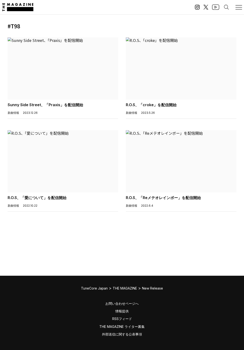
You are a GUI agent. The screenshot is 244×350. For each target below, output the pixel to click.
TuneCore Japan (94, 288)
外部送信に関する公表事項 (122, 334)
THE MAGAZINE (125, 288)
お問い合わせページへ (122, 303)
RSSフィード (122, 319)
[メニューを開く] (239, 7)
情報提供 (122, 311)
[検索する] (226, 7)
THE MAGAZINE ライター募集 (122, 327)
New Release (152, 288)
